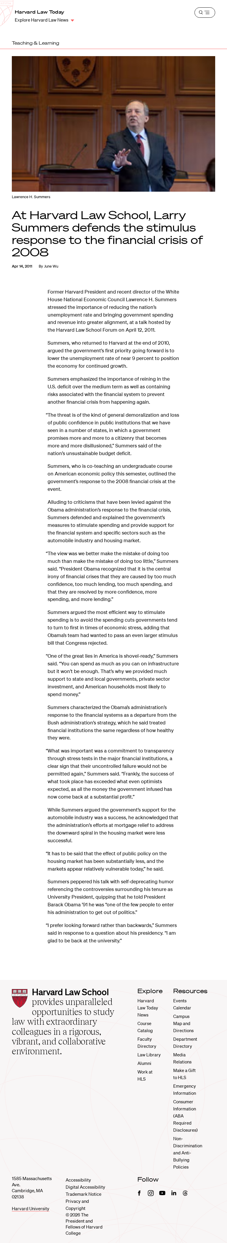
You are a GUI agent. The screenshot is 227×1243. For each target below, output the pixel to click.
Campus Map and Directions (183, 1023)
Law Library (149, 1055)
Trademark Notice (83, 1194)
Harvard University (30, 1208)
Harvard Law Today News (147, 1008)
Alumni (144, 1063)
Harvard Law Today (39, 12)
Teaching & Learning (35, 43)
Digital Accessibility (85, 1187)
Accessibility (78, 1180)
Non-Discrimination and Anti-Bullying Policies (187, 1153)
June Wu (51, 266)
